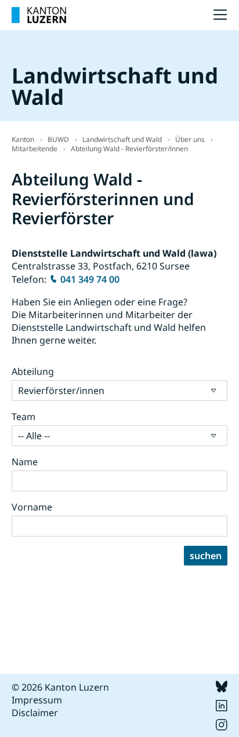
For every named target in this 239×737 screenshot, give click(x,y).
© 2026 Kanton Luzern (60, 687)
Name (25, 461)
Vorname (32, 507)
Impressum (37, 700)
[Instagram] (221, 727)
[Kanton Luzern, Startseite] (39, 15)
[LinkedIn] (221, 708)
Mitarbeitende (34, 149)
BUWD (58, 139)
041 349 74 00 (89, 279)
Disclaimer (35, 712)
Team (23, 416)
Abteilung (33, 371)
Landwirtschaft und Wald (122, 139)
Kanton (23, 139)
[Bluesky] (221, 689)
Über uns (190, 139)
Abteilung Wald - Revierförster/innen (129, 149)
